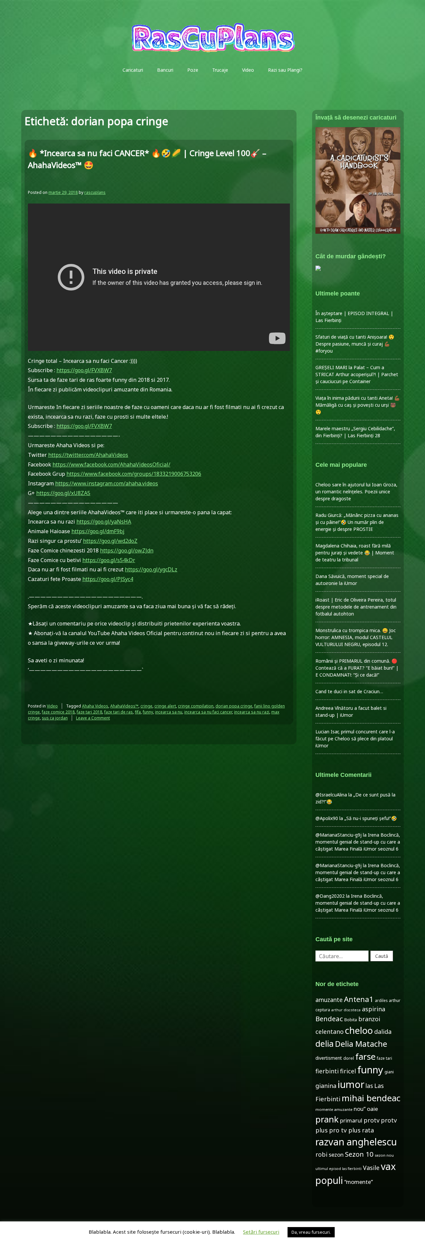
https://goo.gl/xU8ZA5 (63, 493)
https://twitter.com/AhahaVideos (88, 454)
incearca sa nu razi (251, 712)
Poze (192, 70)
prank (327, 1119)
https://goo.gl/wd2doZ (110, 540)
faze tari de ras (118, 712)
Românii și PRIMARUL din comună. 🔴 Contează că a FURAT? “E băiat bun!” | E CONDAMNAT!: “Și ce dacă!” (356, 668)
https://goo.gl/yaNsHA (103, 521)
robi (321, 1154)
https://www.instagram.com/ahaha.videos (106, 483)
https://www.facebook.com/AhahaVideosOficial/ (111, 464)
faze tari (384, 1058)
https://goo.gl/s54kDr (108, 560)
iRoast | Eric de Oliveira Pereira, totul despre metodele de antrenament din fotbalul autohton (355, 607)
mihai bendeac (371, 1098)
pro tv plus (345, 1130)
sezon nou (384, 1155)
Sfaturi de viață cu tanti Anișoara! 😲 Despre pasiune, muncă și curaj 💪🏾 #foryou (354, 344)
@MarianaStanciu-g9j (338, 835)
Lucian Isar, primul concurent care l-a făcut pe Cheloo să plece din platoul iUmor (355, 738)
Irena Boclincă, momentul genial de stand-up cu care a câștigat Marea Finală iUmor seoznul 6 (357, 842)
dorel (348, 1058)
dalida (382, 1032)
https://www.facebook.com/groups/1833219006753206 (133, 473)
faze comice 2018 (58, 712)
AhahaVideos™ (124, 706)
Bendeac (329, 1018)
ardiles (381, 1000)
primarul (351, 1120)
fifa (138, 712)
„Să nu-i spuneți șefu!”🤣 (370, 818)
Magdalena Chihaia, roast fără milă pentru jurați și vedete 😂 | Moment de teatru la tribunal (354, 552)
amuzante (329, 1000)
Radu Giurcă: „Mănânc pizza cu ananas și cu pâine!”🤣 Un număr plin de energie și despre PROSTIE (356, 522)
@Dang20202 (330, 896)
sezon (336, 1154)
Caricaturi (133, 70)
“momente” (358, 1182)
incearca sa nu (168, 712)
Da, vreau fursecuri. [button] (311, 1232)
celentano (329, 1032)
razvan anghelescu (356, 1141)
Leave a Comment (93, 718)
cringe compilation (195, 706)
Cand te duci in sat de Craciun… (349, 691)
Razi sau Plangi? (285, 70)
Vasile (371, 1168)
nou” (360, 1109)
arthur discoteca (346, 1010)
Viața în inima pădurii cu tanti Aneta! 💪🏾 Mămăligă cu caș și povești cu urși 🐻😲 (357, 405)
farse (365, 1056)
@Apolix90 (326, 818)
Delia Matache (361, 1043)
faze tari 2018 (89, 712)
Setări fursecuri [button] (261, 1231)
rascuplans (95, 192)
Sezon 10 (359, 1154)
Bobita (350, 1020)
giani (389, 1072)
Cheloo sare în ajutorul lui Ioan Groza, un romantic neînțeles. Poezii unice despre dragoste (356, 491)
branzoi (369, 1019)
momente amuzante (333, 1109)
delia (324, 1043)
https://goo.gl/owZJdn (126, 550)
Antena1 (359, 999)
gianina (325, 1086)
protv (372, 1120)
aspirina (373, 1009)
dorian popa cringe (233, 706)
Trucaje (220, 70)
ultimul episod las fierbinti (338, 1168)
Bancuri (165, 70)
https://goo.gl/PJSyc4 (107, 579)
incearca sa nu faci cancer (208, 712)
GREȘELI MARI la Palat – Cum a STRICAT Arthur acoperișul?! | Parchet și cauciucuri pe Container (356, 374)
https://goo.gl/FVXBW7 (84, 370)
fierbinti (327, 1071)
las (369, 1086)
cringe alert (165, 706)
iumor (351, 1084)
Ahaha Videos (95, 706)
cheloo (359, 1030)
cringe (146, 706)
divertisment (328, 1058)
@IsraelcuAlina (331, 794)
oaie (372, 1109)
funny (148, 712)
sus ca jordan (55, 718)
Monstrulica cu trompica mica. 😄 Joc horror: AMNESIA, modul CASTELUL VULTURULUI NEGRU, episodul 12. (355, 637)
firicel (348, 1071)
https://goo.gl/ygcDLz (151, 569)
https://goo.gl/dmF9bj (98, 531)
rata (368, 1130)
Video (248, 70)
